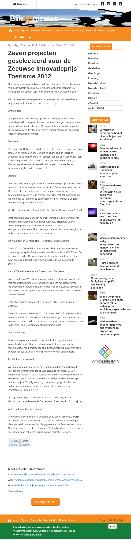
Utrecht (92, 98)
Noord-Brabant (97, 83)
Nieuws (101, 30)
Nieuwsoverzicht (10, 30)
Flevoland (94, 58)
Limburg (93, 78)
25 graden (22, 4)
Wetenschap (77, 30)
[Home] (34, 19)
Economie (35, 30)
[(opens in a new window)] (103, 5)
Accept (113, 526)
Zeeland (13, 444)
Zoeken (30, 37)
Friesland (94, 63)
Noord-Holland (97, 88)
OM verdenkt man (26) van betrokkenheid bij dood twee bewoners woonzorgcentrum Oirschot (111, 195)
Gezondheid (47, 30)
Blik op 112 (20, 37)
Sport (67, 30)
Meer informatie (32, 534)
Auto (17, 30)
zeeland (25, 444)
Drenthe (93, 53)
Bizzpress (112, 30)
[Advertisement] (66, 484)
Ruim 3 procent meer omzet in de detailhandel (110, 266)
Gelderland (94, 68)
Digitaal (24, 30)
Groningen (94, 73)
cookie (88, 5)
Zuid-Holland (96, 108)
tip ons (96, 5)
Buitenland (91, 30)
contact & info (78, 5)
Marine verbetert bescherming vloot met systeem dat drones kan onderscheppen (111, 328)
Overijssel (94, 93)
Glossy (59, 30)
